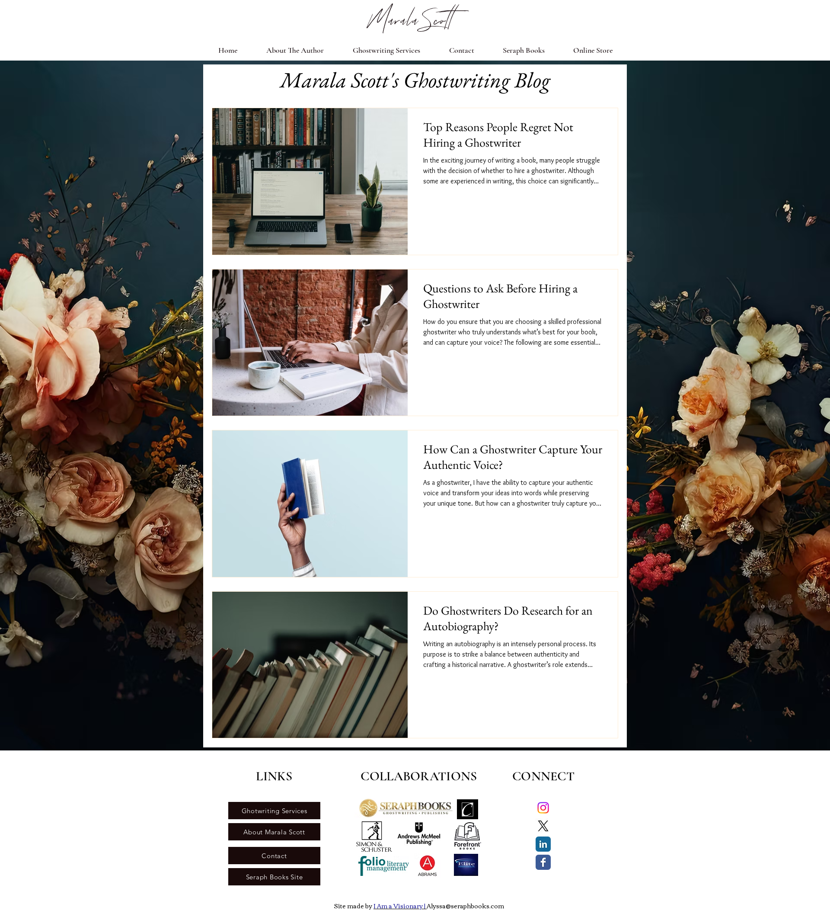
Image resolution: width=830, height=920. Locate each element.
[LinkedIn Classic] (543, 844)
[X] (543, 825)
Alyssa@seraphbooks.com (465, 905)
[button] (386, 50)
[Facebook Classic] (543, 862)
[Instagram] (543, 807)
